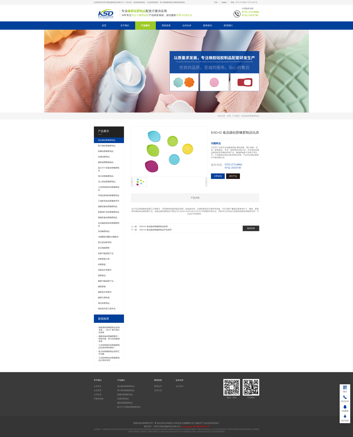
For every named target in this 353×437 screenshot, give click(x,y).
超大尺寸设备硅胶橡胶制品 (108, 169)
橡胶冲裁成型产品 (105, 281)
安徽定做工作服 (180, 429)
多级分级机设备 (171, 432)
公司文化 (97, 395)
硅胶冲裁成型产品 (105, 253)
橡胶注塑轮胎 (104, 298)
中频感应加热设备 (108, 429)
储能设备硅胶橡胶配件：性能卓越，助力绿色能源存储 (109, 338)
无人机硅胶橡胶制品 (106, 182)
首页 (104, 25)
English (224, 2)
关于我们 (124, 25)
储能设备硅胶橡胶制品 (107, 206)
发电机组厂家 (224, 429)
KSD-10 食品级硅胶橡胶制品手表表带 (156, 230)
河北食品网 (204, 429)
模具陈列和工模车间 (106, 309)
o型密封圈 (190, 429)
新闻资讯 (207, 25)
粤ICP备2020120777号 (201, 426)
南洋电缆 (145, 429)
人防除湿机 (200, 432)
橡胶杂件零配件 (105, 292)
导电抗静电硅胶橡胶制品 (108, 195)
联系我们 (228, 25)
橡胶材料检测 (160, 429)
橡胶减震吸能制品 (105, 162)
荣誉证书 (158, 386)
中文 (216, 2)
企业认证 (158, 390)
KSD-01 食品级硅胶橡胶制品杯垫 (154, 226)
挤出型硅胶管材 (105, 242)
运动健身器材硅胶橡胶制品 (108, 224)
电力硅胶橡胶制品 (105, 176)
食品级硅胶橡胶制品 (106, 140)
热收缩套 (151, 429)
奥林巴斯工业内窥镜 (250, 429)
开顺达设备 (98, 399)
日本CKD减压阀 (183, 432)
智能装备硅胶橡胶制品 (107, 217)
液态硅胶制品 (104, 303)
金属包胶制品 (104, 157)
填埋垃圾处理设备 (135, 429)
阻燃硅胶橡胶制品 (105, 151)
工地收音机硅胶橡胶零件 (108, 201)
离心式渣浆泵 (142, 432)
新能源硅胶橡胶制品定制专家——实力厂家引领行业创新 (109, 329)
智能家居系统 (238, 429)
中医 (231, 429)
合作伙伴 (186, 25)
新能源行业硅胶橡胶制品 (108, 212)
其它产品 (233, 176)
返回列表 (251, 228)
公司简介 (97, 386)
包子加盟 (197, 429)
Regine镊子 (192, 432)
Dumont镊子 (161, 432)
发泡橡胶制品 (104, 231)
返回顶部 (345, 421)
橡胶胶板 (102, 287)
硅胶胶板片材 (104, 259)
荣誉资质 (166, 25)
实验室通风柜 (220, 432)
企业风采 (97, 390)
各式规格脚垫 (104, 248)
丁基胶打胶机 (152, 432)
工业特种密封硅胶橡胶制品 (108, 188)
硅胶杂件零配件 (105, 270)
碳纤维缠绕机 (170, 429)
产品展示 (145, 25)
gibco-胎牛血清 (214, 429)
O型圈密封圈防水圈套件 (108, 237)
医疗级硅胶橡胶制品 (106, 146)
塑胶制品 (102, 275)
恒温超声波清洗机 (122, 429)
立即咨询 (218, 176)
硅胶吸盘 (102, 264)
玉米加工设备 (210, 432)
